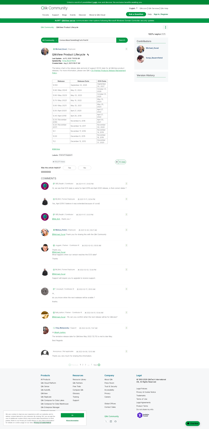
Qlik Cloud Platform (48, 383)
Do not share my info (145, 409)
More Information (72, 420)
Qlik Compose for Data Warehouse (54, 404)
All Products (45, 379)
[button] (126, 49)
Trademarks (141, 395)
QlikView (56, 149)
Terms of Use (141, 399)
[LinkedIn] (110, 421)
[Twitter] (106, 421)
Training (76, 397)
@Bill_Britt (56, 219)
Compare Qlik (78, 390)
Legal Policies (141, 388)
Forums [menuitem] (45, 15)
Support (76, 400)
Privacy (107, 393)
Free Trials (77, 386)
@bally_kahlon (60, 332)
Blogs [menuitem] (64, 15)
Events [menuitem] (73, 15)
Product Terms (142, 406)
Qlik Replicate (46, 397)
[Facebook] (115, 421)
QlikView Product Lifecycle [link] (67, 27)
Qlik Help (164, 8)
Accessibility (109, 390)
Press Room (109, 383)
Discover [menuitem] (82, 15)
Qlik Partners (78, 383)
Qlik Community (47, 27)
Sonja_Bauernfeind (69, 61)
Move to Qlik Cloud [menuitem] (97, 15)
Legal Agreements (143, 402)
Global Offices (110, 403)
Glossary (76, 393)
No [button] (84, 168)
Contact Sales (110, 407)
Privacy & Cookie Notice (146, 392)
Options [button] (165, 27)
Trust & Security (110, 386)
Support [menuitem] (55, 15)
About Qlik (108, 379)
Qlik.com (143, 8)
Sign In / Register (161, 14)
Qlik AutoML (45, 390)
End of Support (65, 155)
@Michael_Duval (58, 234)
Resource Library (79, 379)
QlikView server (68, 20)
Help (150, 14)
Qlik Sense (45, 386)
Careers (107, 397)
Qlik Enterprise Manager (50, 407)
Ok (72, 415)
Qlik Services (153, 8)
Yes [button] (69, 168)
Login (95, 2)
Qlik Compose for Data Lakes (52, 400)
